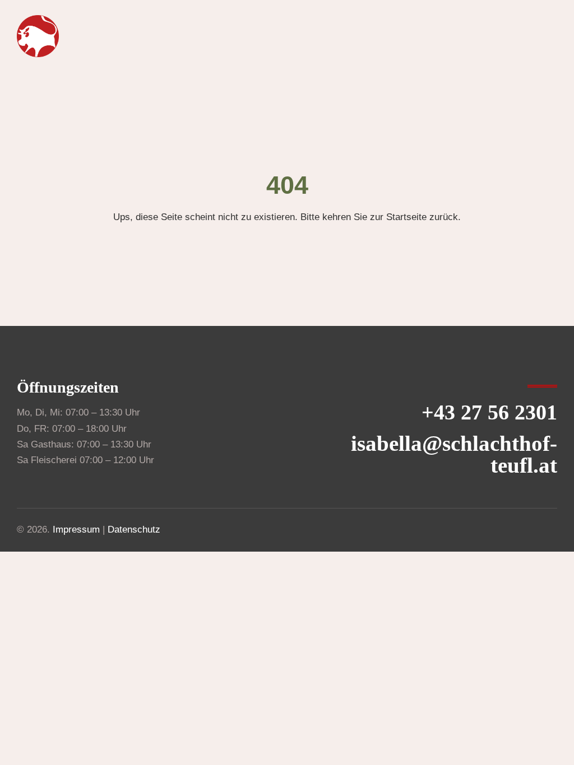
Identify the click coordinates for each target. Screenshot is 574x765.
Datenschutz (134, 529)
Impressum (76, 529)
